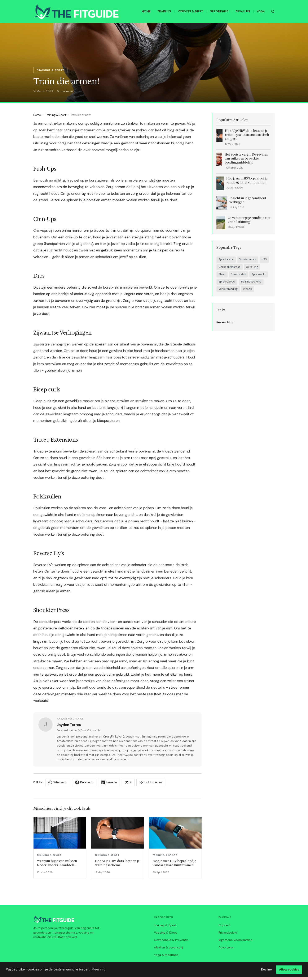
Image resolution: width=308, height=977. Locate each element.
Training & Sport (55, 115)
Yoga (261, 11)
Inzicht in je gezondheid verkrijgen (247, 200)
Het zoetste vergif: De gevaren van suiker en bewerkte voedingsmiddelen (246, 159)
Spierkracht (258, 274)
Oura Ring (252, 267)
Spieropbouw (227, 281)
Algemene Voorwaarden (235, 940)
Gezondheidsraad (230, 267)
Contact (224, 925)
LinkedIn (111, 782)
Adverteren (226, 947)
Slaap (222, 274)
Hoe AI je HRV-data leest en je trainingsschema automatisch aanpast (247, 135)
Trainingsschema (251, 281)
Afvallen (243, 11)
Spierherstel (226, 259)
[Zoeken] (273, 11)
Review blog (224, 322)
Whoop (247, 289)
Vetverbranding (228, 289)
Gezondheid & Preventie (171, 940)
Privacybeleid (228, 932)
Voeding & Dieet (190, 11)
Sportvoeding (247, 259)
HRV (264, 259)
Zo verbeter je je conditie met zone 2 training (249, 220)
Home (146, 11)
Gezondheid (219, 11)
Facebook (86, 782)
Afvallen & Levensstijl (168, 947)
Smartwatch (238, 274)
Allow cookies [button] (289, 969)
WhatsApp (60, 782)
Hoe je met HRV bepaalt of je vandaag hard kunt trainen (246, 180)
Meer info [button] (98, 969)
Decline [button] (266, 969)
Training (164, 11)
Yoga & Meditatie (166, 955)
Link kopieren (153, 782)
